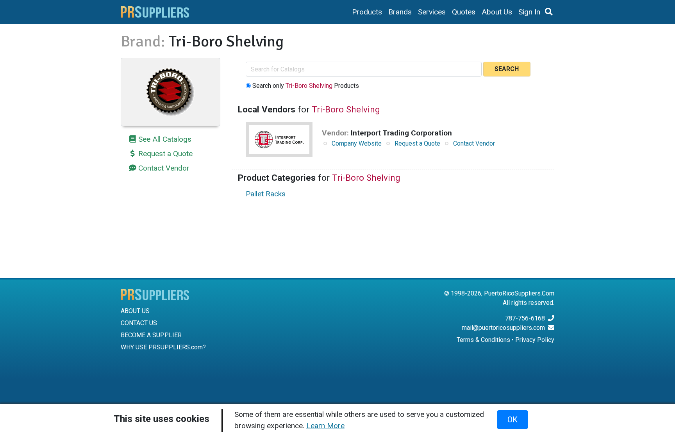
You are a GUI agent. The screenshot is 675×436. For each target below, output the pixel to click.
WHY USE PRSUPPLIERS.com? (163, 347)
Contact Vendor (163, 168)
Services (432, 11)
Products (367, 11)
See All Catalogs (164, 139)
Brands (400, 11)
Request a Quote (165, 153)
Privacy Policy (534, 339)
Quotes (463, 11)
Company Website (357, 143)
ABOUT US (135, 311)
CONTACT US (139, 323)
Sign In (529, 11)
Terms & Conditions (483, 339)
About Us (497, 11)
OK (512, 419)
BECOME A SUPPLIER (151, 335)
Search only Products (305, 85)
